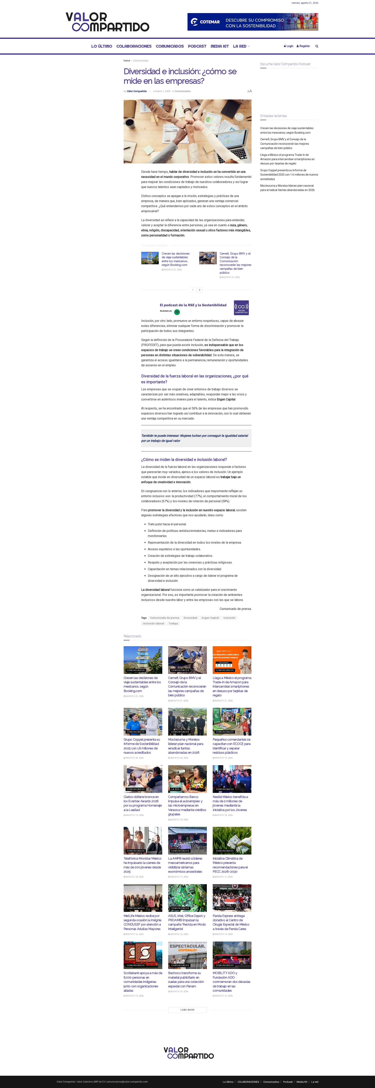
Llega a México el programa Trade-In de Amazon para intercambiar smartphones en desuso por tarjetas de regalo (232, 686)
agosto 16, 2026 (134, 934)
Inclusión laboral (153, 623)
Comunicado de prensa (164, 618)
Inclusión (229, 618)
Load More (187, 1010)
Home (127, 60)
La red (239, 46)
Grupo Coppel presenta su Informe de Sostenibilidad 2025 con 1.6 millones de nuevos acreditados (289, 175)
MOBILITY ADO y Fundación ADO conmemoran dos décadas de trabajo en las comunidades (231, 981)
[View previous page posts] (193, 290)
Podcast (197, 46)
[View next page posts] (200, 290)
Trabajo (173, 623)
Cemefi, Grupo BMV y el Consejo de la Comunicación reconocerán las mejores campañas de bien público (187, 686)
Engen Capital (210, 618)
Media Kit (220, 46)
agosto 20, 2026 (134, 758)
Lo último (101, 46)
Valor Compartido (137, 91)
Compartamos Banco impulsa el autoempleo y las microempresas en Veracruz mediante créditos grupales (187, 805)
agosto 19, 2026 (223, 758)
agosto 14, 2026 (179, 991)
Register (304, 46)
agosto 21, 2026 (172, 269)
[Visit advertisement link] (253, 21)
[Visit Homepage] (105, 21)
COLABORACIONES (134, 46)
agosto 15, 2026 (223, 934)
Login (289, 46)
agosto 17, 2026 (179, 877)
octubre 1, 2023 (162, 91)
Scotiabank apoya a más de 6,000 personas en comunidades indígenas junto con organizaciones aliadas (143, 981)
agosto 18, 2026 (179, 819)
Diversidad (190, 618)
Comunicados (170, 46)
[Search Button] (316, 46)
